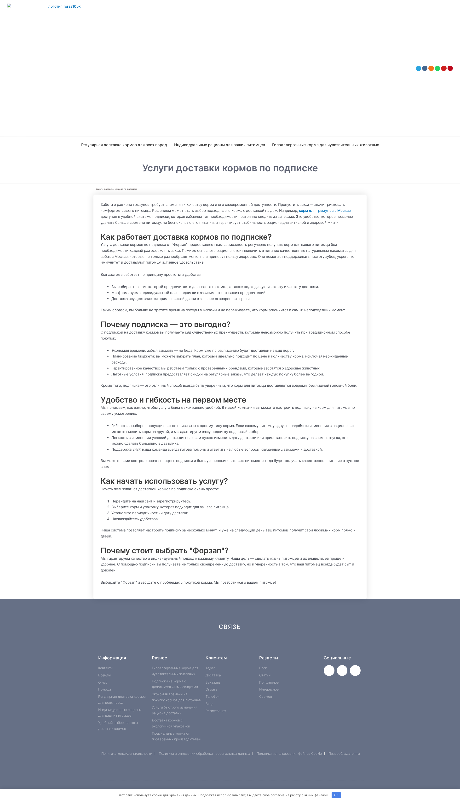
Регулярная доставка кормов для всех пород (124, 144)
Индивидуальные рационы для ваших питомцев (219, 144)
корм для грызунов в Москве (325, 210)
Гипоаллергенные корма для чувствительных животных (325, 144)
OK (336, 795)
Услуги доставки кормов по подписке (117, 189)
